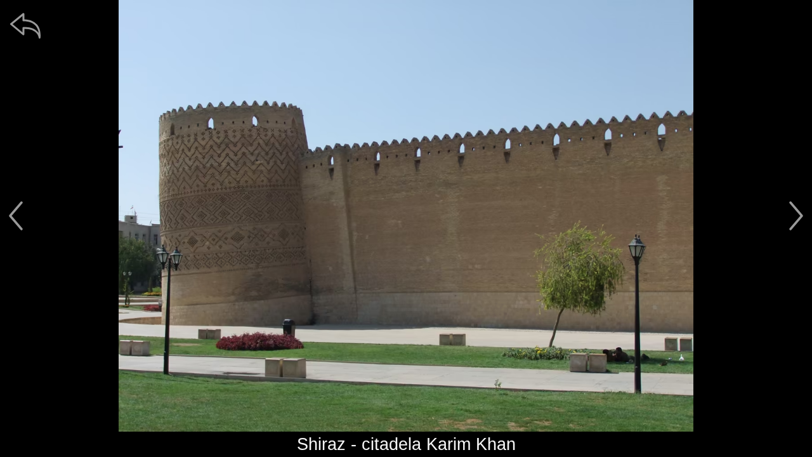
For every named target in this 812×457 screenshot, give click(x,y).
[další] (796, 216)
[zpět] (25, 25)
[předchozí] (15, 216)
